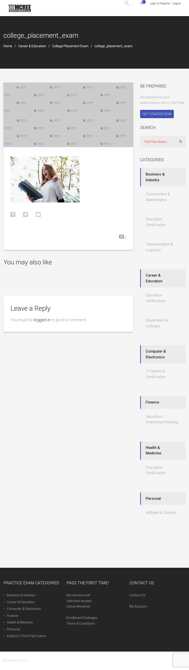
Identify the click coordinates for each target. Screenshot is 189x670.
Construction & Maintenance (158, 197)
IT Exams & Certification (155, 374)
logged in (42, 319)
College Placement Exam (70, 46)
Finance (152, 402)
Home (7, 46)
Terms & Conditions (80, 623)
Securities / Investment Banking (162, 419)
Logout (177, 3)
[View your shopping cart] (141, 3)
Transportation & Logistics (159, 247)
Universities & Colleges (157, 323)
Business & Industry (155, 177)
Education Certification (155, 222)
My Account (138, 606)
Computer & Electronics (156, 354)
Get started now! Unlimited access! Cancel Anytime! (79, 600)
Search (183, 142)
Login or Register (160, 3)
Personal (153, 498)
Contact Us (137, 595)
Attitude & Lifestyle (161, 512)
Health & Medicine (153, 450)
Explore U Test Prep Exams (26, 636)
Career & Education (32, 46)
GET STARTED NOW (156, 114)
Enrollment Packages (81, 618)
